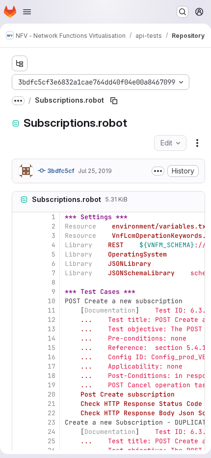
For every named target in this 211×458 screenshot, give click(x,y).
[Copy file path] (114, 101)
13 (51, 329)
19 (51, 385)
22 (51, 413)
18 (51, 376)
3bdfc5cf (60, 170)
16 (51, 357)
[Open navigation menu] (27, 12)
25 (51, 441)
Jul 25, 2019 (95, 170)
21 (51, 404)
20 (51, 394)
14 (51, 338)
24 (51, 432)
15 (51, 348)
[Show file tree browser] (19, 63)
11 (51, 310)
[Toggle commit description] (158, 171)
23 (51, 422)
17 (51, 366)
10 (51, 301)
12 (51, 319)
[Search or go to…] (182, 12)
